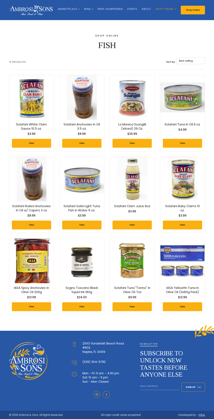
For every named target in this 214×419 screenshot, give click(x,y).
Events (132, 9)
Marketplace (67, 9)
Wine (87, 9)
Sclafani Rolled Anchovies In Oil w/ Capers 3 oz (31, 208)
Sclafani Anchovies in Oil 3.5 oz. (82, 126)
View (31, 143)
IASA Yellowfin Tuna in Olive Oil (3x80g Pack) (182, 290)
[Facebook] (106, 394)
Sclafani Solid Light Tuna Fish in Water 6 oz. (82, 208)
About (146, 9)
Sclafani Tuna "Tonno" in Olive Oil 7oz (132, 290)
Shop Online (164, 9)
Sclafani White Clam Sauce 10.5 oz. (31, 126)
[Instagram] (96, 394)
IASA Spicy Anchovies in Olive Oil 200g (31, 290)
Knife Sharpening (110, 9)
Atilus (201, 415)
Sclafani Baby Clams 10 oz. (182, 208)
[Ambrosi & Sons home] (31, 10)
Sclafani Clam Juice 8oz (132, 206)
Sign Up (190, 387)
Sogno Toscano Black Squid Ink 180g (82, 290)
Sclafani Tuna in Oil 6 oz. (183, 124)
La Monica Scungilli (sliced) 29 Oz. (132, 126)
